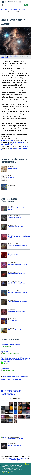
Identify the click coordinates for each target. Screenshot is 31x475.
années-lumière (7, 376)
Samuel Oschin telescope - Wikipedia (10, 344)
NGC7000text (4, 351)
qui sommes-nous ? (14, 458)
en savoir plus (7, 472)
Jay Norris (25, 146)
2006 (23, 9)
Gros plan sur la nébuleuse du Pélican (17, 264)
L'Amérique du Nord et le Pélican (16, 283)
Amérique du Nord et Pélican (15, 226)
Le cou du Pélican (12, 320)
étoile (20, 379)
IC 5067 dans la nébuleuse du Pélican (17, 245)
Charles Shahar (4, 57)
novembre (4, 12)
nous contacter (24, 458)
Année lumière (11, 177)
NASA (16, 148)
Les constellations (12, 168)
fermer (28, 464)
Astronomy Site (5, 368)
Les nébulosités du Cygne (14, 217)
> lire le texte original (7, 140)
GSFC (20, 148)
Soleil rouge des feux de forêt (15, 439)
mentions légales (15, 460)
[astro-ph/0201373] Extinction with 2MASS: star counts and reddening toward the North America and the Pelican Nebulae (15, 359)
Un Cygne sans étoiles (13, 255)
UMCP (11, 144)
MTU (24, 142)
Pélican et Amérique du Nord (15, 330)
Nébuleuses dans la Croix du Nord (16, 273)
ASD (11, 148)
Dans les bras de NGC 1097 (15, 445)
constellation (24, 376)
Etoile (9, 187)
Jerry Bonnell (5, 144)
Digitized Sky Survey (13, 56)
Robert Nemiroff (18, 142)
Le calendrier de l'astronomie (11, 393)
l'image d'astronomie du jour (12, 9)
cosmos (10, 379)
